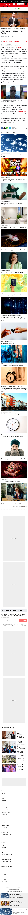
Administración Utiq (6, 866)
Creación (3, 800)
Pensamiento (4, 803)
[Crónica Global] (8, 4)
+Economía (4, 807)
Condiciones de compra (7, 864)
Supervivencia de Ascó (24, 1)
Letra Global (4, 830)
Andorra (5, 41)
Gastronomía (4, 810)
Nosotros (3, 845)
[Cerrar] (26, 909)
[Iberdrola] (21, 9)
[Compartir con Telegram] (10, 128)
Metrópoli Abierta (6, 823)
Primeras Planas (5, 812)
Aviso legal (4, 847)
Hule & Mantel (5, 837)
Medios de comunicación (13, 41)
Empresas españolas (6, 861)
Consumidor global (6, 834)
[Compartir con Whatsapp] (7, 128)
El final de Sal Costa (9, 1)
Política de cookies (6, 857)
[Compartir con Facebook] (2, 128)
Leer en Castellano (4, 6)
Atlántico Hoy (5, 832)
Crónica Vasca (5, 825)
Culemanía (4, 827)
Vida (2, 798)
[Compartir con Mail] (13, 128)
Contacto (3, 850)
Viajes (2, 805)
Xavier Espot (22, 111)
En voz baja (4, 814)
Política (3, 793)
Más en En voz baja (8, 728)
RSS (2, 852)
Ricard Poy (21, 47)
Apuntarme (23, 620)
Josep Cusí (16, 1)
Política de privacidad (6, 854)
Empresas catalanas (6, 859)
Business (3, 796)
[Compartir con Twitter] (4, 128)
